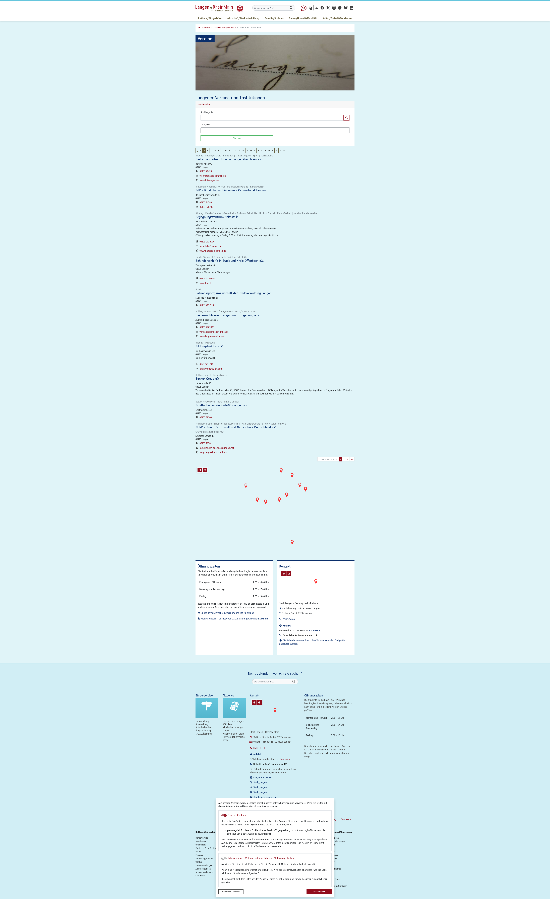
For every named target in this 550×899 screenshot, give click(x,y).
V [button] (272, 150)
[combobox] (275, 130)
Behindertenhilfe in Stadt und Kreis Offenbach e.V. (230, 261)
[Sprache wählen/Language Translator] (310, 8)
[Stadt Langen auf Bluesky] (346, 8)
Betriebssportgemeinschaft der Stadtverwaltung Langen (234, 293)
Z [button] (280, 150)
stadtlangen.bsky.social (264, 797)
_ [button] (197, 150)
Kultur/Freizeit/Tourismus (225, 27)
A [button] (200, 150)
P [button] (254, 150)
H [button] (226, 150)
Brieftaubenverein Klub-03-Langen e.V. (222, 405)
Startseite (206, 27)
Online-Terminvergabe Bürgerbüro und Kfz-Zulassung (227, 612)
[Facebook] (322, 8)
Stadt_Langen (260, 782)
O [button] (251, 150)
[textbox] (206, 130)
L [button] (239, 150)
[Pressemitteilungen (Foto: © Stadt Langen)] (234, 708)
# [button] (284, 150)
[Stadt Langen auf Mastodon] (340, 8)
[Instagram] (334, 8)
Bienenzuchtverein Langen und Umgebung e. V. (228, 315)
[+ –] (275, 509)
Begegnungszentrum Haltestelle (217, 217)
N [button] (247, 150)
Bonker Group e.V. (208, 378)
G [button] (222, 150)
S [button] (262, 150)
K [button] (236, 150)
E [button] (215, 150)
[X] (328, 8)
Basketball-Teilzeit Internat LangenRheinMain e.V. (229, 159)
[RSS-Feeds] (351, 8)
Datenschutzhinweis (231, 891)
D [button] (211, 150)
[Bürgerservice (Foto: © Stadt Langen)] (207, 708)
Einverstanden (319, 891)
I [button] (229, 150)
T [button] (265, 150)
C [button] (207, 150)
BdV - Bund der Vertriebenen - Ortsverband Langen (231, 190)
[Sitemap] (316, 8)
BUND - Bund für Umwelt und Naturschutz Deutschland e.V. (236, 427)
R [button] (258, 150)
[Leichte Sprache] (304, 7)
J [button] (232, 150)
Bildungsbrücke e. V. (209, 346)
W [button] (276, 150)
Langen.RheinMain (262, 777)
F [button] (218, 150)
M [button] (243, 150)
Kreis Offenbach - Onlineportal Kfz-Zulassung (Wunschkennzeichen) (234, 618)
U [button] (269, 150)
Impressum (315, 630)
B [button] (204, 150)
